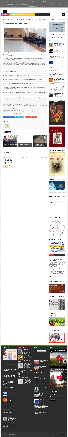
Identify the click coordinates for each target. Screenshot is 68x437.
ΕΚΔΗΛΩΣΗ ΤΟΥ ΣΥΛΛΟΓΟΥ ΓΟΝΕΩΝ (21, 14)
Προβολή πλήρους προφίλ (14, 166)
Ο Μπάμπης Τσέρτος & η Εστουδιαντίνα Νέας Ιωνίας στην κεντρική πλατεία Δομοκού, (41, 406)
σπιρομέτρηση (7, 67)
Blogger (63, 434)
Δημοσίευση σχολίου (8, 155)
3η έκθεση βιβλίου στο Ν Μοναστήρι (43, 388)
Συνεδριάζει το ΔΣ (38, 372)
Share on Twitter (20, 116)
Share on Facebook (9, 116)
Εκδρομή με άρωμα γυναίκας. (28, 350)
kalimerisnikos (13, 165)
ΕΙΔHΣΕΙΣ (10, 12)
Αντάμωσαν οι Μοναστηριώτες (11, 382)
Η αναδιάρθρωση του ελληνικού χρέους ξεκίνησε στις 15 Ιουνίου (28, 357)
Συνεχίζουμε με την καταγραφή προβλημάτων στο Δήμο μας (9, 376)
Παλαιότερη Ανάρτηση (43, 157)
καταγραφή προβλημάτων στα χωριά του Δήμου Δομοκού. (12, 419)
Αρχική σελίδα (24, 157)
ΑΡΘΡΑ (37, 12)
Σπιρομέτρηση (5, 58)
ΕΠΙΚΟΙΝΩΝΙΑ (50, 12)
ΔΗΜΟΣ (15, 12)
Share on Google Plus (32, 116)
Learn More (32, 6)
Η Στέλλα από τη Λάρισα (39, 383)
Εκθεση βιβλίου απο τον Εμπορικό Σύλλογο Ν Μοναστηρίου (28, 365)
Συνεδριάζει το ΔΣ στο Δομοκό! (9, 364)
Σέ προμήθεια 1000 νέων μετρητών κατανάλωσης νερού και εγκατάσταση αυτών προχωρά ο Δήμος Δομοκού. (25, 373)
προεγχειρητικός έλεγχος (37, 79)
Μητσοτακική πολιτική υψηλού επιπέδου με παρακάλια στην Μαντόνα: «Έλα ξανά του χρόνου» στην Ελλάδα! (57, 258)
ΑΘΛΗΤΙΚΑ (31, 12)
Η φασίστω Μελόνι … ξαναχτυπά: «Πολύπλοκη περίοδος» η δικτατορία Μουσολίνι (56, 269)
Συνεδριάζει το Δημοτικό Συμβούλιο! (43, 378)
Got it (37, 6)
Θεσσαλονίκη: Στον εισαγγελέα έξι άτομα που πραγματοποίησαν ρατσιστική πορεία (57, 272)
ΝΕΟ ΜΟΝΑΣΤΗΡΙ (23, 12)
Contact (58, 434)
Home (5, 12)
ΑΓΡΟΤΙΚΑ (43, 12)
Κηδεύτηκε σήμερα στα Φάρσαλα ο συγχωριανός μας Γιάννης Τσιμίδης (27, 381)
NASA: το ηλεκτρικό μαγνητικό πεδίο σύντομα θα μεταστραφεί (12, 400)
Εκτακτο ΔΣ (41, 399)
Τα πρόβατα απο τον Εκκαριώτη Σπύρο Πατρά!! (43, 394)
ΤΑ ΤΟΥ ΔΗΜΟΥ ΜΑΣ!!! (8, 387)
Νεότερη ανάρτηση (6, 157)
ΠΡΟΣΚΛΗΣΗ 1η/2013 (7, 412)
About (54, 434)
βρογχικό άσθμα (13, 99)
